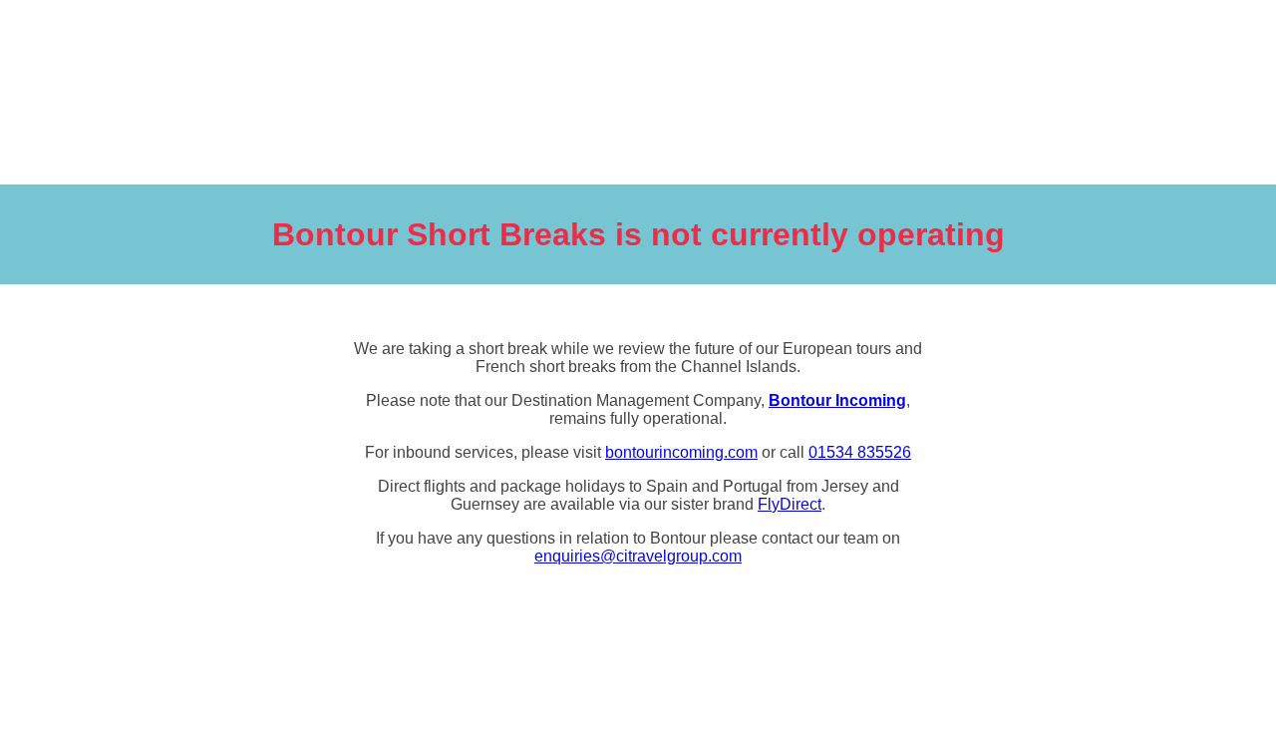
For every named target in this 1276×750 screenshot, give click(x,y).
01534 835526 (859, 452)
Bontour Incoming (837, 400)
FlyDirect (789, 504)
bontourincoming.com (681, 452)
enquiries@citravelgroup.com (638, 556)
